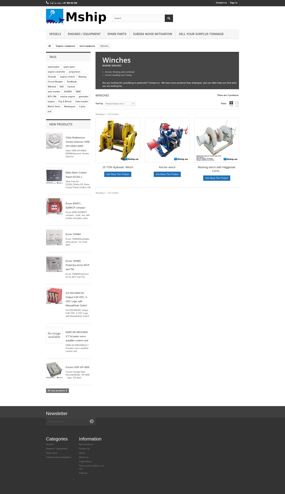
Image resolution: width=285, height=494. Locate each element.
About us (83, 457)
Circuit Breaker (55, 81)
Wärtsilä (52, 86)
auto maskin (54, 91)
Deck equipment (87, 46)
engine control (67, 77)
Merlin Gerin (54, 106)
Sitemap (83, 473)
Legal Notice (85, 461)
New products (60, 124)
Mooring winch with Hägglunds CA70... (216, 169)
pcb (49, 111)
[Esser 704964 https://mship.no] (54, 237)
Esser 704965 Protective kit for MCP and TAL (77, 265)
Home (82, 453)
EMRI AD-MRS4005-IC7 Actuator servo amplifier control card (77, 336)
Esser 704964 (73, 234)
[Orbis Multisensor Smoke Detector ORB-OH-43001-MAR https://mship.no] (54, 140)
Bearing (82, 77)
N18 (61, 86)
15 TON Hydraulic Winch (117, 167)
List (237, 106)
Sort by (99, 103)
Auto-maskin (81, 101)
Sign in (233, 2)
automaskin (54, 67)
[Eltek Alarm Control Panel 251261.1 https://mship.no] (54, 175)
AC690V (68, 91)
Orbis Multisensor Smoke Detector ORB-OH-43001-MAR (78, 141)
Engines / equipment (84, 34)
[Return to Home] (49, 46)
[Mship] (76, 17)
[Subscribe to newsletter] (91, 421)
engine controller (56, 72)
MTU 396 (52, 96)
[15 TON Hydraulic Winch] (117, 140)
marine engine (67, 96)
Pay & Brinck (65, 101)
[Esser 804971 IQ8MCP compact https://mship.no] (54, 206)
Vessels (55, 34)
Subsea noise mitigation (58, 457)
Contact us (221, 2)
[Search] (169, 18)
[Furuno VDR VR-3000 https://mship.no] (54, 370)
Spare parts (116, 34)
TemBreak (72, 81)
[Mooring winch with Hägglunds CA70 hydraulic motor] (216, 140)
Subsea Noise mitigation (152, 34)
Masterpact (69, 106)
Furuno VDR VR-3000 (77, 367)
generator (83, 96)
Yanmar (71, 86)
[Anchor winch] (167, 140)
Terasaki (52, 77)
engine (51, 101)
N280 (78, 91)
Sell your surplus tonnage (201, 34)
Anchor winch (167, 167)
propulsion (74, 72)
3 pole (82, 106)
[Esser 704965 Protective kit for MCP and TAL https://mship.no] (54, 264)
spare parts (69, 67)
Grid (231, 106)
